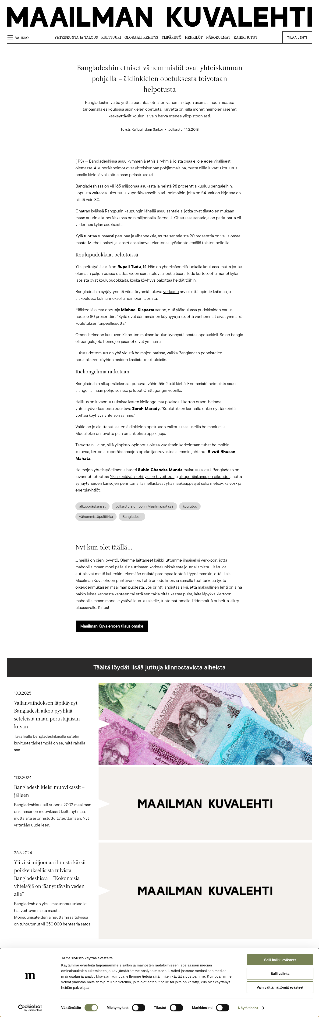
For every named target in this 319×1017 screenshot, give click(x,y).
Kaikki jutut (245, 37)
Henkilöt (194, 37)
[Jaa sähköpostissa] (182, 150)
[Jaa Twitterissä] (137, 150)
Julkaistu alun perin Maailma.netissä (144, 506)
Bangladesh (132, 516)
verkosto (171, 291)
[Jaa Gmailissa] (152, 150)
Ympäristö (171, 37)
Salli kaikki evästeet (280, 960)
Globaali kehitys (141, 37)
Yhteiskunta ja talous (76, 37)
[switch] (138, 1007)
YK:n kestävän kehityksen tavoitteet (142, 476)
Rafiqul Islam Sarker (147, 129)
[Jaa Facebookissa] (167, 150)
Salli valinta (280, 974)
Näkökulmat (218, 37)
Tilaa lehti (297, 37)
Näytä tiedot (248, 1008)
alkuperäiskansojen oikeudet (204, 476)
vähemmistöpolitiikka (96, 516)
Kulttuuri (111, 37)
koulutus (190, 506)
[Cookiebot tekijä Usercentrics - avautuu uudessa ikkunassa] (30, 1007)
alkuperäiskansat (92, 506)
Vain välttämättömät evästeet (280, 987)
